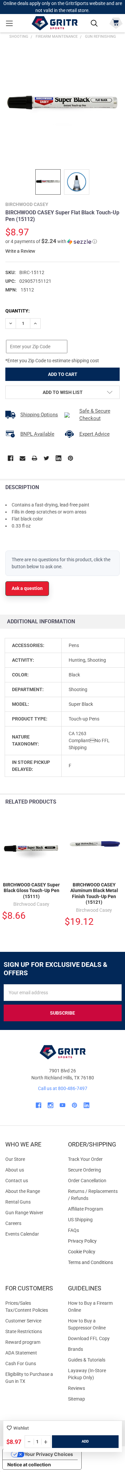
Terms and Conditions (94, 1262)
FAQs (73, 1230)
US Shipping (80, 1219)
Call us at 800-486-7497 (62, 1088)
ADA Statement (21, 1352)
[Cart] (115, 22)
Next (118, 802)
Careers (13, 1223)
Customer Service (23, 1320)
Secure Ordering (84, 1170)
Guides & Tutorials (86, 1359)
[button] (51, 241)
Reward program (22, 1342)
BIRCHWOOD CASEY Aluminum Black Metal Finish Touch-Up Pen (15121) (94, 893)
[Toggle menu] (9, 23)
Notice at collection (29, 1464)
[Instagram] (50, 1105)
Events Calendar (22, 1234)
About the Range (22, 1191)
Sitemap (76, 1399)
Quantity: (17, 310)
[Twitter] (46, 458)
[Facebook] (10, 458)
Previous (104, 802)
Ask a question (27, 588)
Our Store (15, 1159)
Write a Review (20, 251)
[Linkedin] (58, 458)
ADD (85, 1441)
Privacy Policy (94, 1241)
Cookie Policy (94, 1251)
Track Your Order (85, 1159)
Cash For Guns (20, 1363)
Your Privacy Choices (48, 1454)
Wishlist (21, 1428)
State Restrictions (23, 1331)
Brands (75, 1349)
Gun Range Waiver (24, 1212)
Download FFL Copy (89, 1338)
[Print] (34, 458)
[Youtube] (62, 1105)
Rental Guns (18, 1202)
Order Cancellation (87, 1180)
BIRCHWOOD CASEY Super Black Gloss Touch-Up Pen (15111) (31, 890)
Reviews (76, 1388)
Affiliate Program (85, 1209)
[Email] (22, 458)
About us (14, 1170)
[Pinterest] (70, 458)
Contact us (16, 1180)
